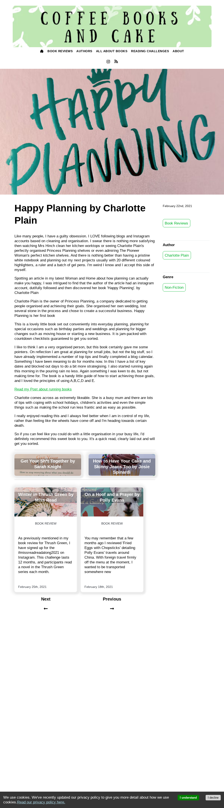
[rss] (116, 62)
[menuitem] (42, 51)
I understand (188, 797)
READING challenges (150, 51)
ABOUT (178, 51)
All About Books (112, 51)
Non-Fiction (174, 287)
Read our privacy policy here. (41, 802)
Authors (84, 51)
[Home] (42, 51)
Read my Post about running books (43, 389)
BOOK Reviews (60, 51)
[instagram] (108, 63)
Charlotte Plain (177, 255)
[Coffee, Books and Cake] (112, 26)
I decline (213, 797)
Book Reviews (176, 223)
